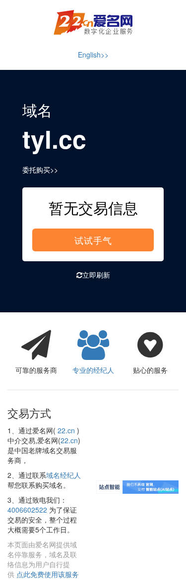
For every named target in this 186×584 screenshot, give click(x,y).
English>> (93, 54)
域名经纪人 (63, 475)
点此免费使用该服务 (47, 574)
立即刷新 (96, 275)
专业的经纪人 (93, 370)
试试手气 (93, 240)
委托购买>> (40, 170)
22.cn (66, 430)
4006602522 (27, 510)
